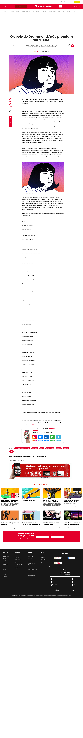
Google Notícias (43, 555)
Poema (11, 451)
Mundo (4, 571)
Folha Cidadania (18, 562)
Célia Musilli (34, 448)
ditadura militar (50, 448)
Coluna (41, 448)
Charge (29, 560)
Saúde (4, 562)
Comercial (30, 558)
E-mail (52, 534)
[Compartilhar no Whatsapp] (10, 125)
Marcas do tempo (31, 575)
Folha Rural (5, 576)
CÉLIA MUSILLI (12, 32)
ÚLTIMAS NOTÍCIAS (11, 11)
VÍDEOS (79, 11)
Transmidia (17, 561)
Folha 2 (4, 566)
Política (4, 569)
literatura (58, 448)
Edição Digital (30, 556)
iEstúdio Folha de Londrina (31, 564)
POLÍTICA (54, 11)
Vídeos (4, 577)
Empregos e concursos (5, 560)
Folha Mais (17, 557)
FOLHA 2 (44, 11)
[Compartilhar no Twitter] (10, 122)
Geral (4, 572)
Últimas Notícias (6, 556)
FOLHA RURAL (74, 11)
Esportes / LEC (5, 564)
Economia (5, 567)
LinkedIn (43, 557)
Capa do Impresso (32, 554)
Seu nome (38, 534)
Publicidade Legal (31, 571)
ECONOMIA (50, 11)
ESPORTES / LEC (38, 11)
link (33, 425)
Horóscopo (30, 561)
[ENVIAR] (65, 537)
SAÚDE (33, 11)
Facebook (43, 561)
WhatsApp (5, 554)
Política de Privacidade (32, 569)
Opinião (4, 574)
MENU (6, 6)
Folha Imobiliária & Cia (19, 555)
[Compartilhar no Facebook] (10, 118)
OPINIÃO (68, 11)
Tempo (29, 567)
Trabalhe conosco (31, 566)
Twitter (42, 562)
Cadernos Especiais (19, 564)
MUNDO (59, 11)
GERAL (64, 11)
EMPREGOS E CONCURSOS (25, 11)
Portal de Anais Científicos (31, 573)
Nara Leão (66, 448)
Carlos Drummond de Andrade (22, 448)
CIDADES (17, 11)
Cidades (4, 558)
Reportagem (17, 559)
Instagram (43, 559)
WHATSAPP (4, 11)
